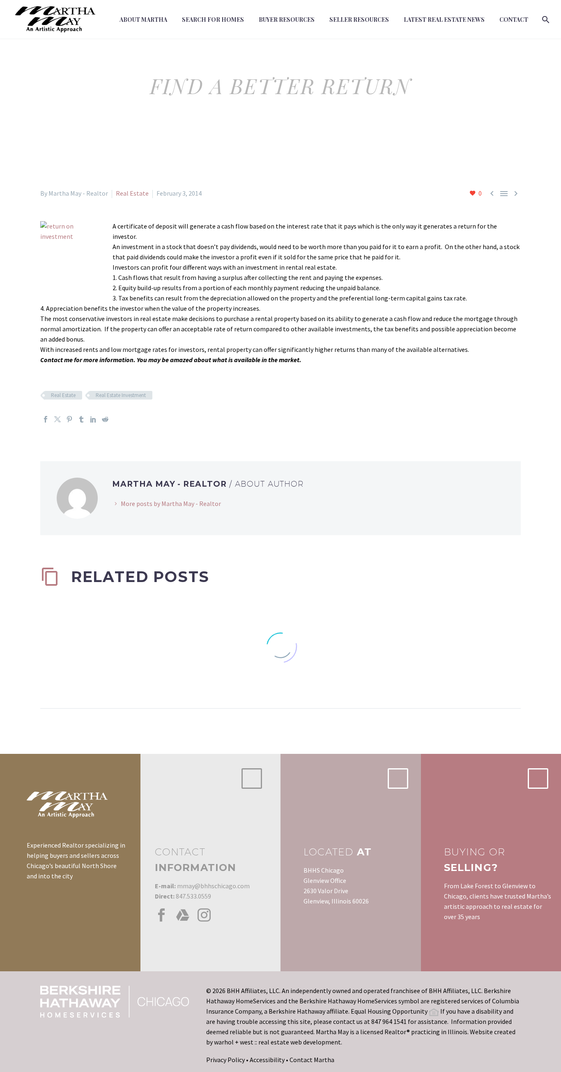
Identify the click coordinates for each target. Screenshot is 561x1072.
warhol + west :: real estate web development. (278, 1042)
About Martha (143, 19)
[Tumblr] (81, 419)
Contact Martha (312, 1060)
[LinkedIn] (93, 419)
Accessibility (267, 1060)
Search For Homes (213, 19)
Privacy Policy (225, 1060)
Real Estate (132, 193)
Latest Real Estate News (444, 19)
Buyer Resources (287, 19)
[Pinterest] (69, 419)
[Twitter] (57, 419)
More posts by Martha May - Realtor (171, 503)
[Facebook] (45, 419)
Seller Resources (359, 19)
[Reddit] (105, 419)
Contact (513, 19)
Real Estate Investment (121, 395)
